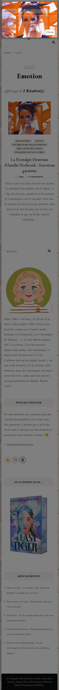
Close (50, 32)
